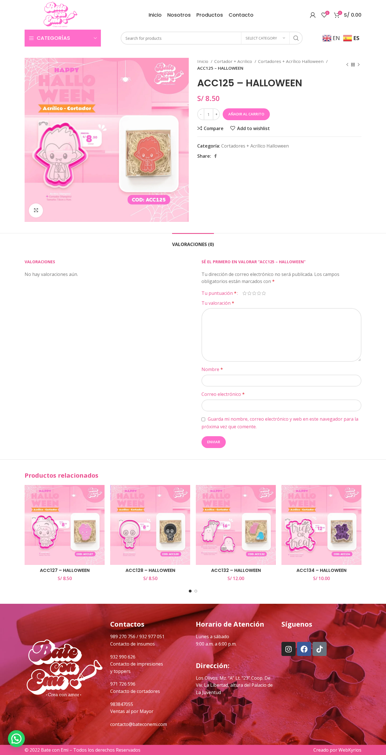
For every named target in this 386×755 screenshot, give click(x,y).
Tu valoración (217, 303)
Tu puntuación (219, 293)
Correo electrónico (223, 394)
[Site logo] (60, 14)
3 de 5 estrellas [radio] (254, 293)
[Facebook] (304, 649)
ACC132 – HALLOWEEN (236, 570)
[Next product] (358, 64)
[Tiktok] (320, 649)
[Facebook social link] (215, 156)
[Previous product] (347, 64)
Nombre (212, 369)
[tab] (193, 241)
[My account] (312, 15)
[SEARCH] (296, 38)
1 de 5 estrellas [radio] (244, 293)
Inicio (203, 61)
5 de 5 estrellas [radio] (263, 293)
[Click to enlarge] (36, 210)
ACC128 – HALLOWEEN (150, 570)
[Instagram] (288, 649)
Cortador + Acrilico (233, 61)
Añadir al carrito (246, 114)
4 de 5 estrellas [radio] (259, 293)
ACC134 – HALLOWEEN (321, 570)
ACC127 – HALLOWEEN (65, 570)
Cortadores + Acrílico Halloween (291, 61)
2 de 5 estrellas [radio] (249, 293)
